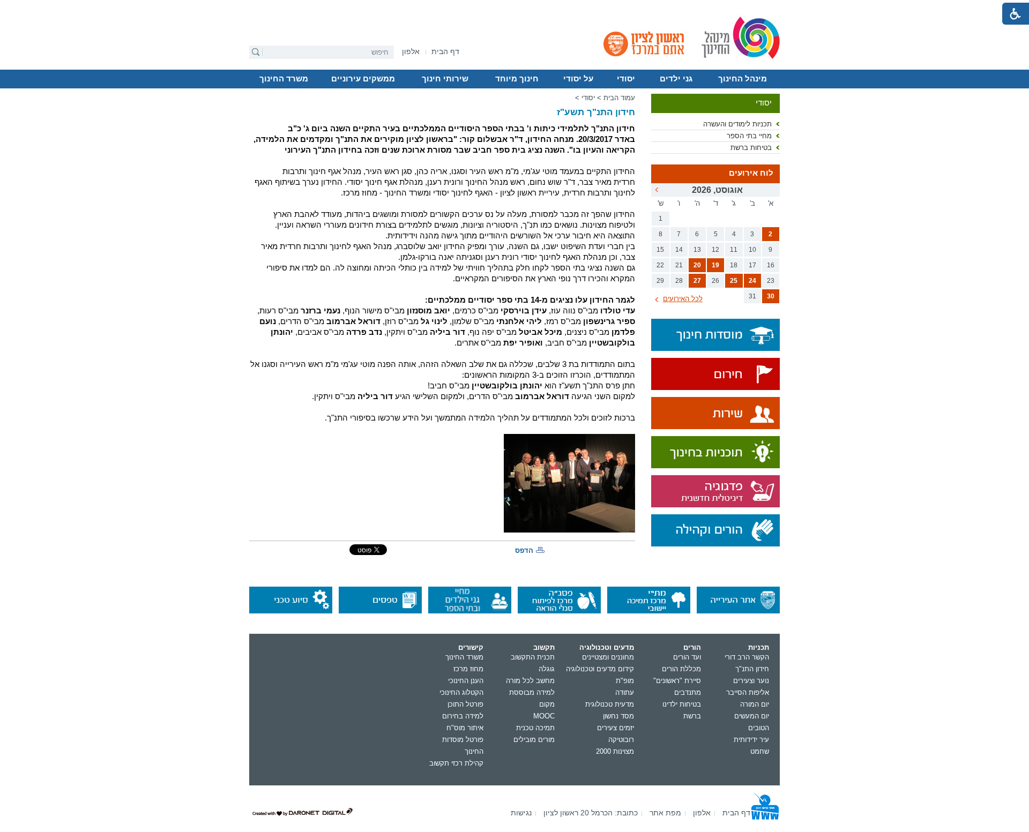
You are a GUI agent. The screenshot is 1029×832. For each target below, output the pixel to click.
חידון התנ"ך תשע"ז (596, 112)
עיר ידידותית (751, 740)
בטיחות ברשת (751, 148)
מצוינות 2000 (615, 751)
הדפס (524, 550)
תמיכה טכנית (535, 728)
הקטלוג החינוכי (461, 692)
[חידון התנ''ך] (569, 483)
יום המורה (754, 704)
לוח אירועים (751, 173)
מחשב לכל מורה (530, 681)
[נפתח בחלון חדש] (715, 375)
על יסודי (578, 78)
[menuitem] (411, 52)
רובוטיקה (621, 740)
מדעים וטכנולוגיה (606, 647)
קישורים (470, 647)
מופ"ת (625, 681)
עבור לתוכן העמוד (514, 8)
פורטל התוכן (465, 704)
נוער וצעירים (751, 681)
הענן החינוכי (465, 681)
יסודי (626, 78)
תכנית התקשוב (533, 657)
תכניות (758, 647)
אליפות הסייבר (747, 692)
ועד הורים (687, 657)
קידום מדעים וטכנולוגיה (600, 669)
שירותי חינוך (445, 78)
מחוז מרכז (468, 669)
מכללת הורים (681, 669)
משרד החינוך (283, 78)
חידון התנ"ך (752, 669)
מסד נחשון (618, 716)
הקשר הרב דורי (747, 657)
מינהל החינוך (742, 78)
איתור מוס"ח (464, 728)
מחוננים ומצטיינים (608, 657)
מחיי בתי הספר (749, 136)
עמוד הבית (619, 98)
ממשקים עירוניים (363, 78)
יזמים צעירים (615, 728)
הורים (692, 647)
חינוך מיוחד (517, 78)
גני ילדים (676, 78)
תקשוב (544, 647)
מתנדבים (687, 692)
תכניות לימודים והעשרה (737, 124)
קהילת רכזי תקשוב (456, 763)
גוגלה (547, 669)
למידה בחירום (462, 716)
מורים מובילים (534, 740)
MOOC (544, 716)
